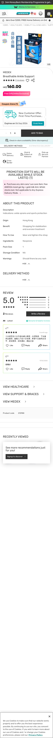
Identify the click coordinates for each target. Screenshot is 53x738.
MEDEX (7, 72)
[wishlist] (27, 80)
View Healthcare (16, 386)
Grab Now (38, 123)
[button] (49, 13)
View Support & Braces (21, 394)
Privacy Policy (36, 735)
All (4, 321)
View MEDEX (12, 401)
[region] (26, 725)
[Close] (49, 716)
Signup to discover (15, 457)
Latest (10, 321)
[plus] (15, 133)
